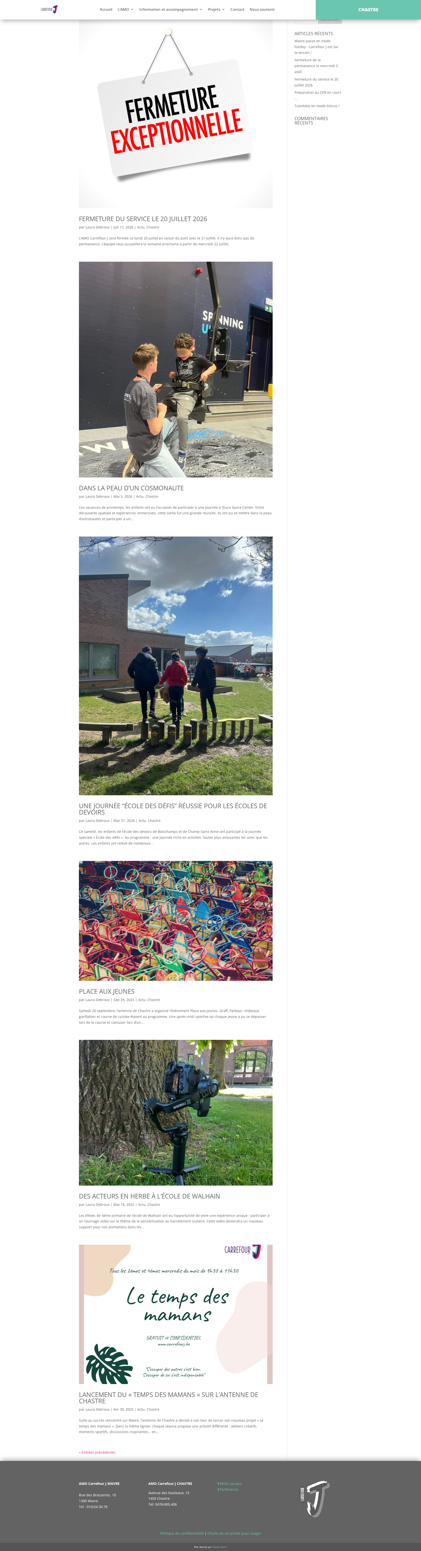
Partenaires (229, 1489)
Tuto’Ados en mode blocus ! (317, 105)
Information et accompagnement (168, 9)
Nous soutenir (262, 9)
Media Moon (219, 1547)
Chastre (152, 227)
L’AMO (123, 9)
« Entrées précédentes (97, 1452)
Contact (237, 9)
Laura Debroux (98, 227)
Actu (140, 227)
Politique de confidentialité (182, 1533)
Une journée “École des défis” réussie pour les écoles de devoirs (173, 809)
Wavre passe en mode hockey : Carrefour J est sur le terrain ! (317, 47)
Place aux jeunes (106, 991)
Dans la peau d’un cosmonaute (131, 488)
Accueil (106, 9)
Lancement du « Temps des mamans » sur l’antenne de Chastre (168, 1397)
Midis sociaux (231, 1483)
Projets (214, 9)
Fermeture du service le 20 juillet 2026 (143, 218)
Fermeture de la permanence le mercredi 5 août (316, 66)
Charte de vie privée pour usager (234, 1533)
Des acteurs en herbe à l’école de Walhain (149, 1196)
